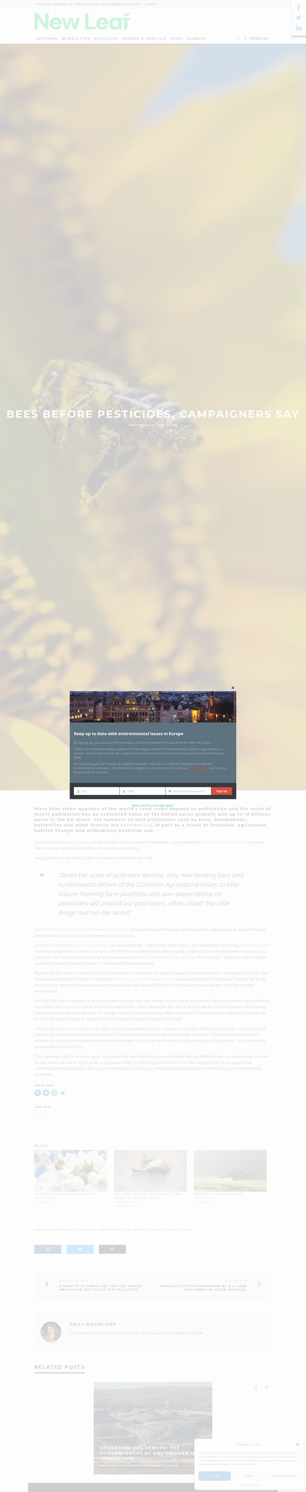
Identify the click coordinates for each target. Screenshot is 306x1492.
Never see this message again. (153, 805)
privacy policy (199, 768)
